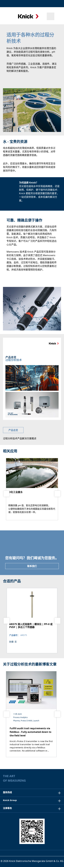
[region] (32, 621)
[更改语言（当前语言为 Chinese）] (58, 3)
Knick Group (10, 800)
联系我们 (32, 566)
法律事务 (7, 808)
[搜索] (50, 16)
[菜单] (6, 16)
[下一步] (57, 494)
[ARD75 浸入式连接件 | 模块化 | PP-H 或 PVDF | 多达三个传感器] (32, 620)
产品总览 (13, 430)
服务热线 (7, 792)
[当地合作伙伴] (44, 3)
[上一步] (7, 494)
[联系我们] (50, 3)
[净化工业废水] (32, 489)
